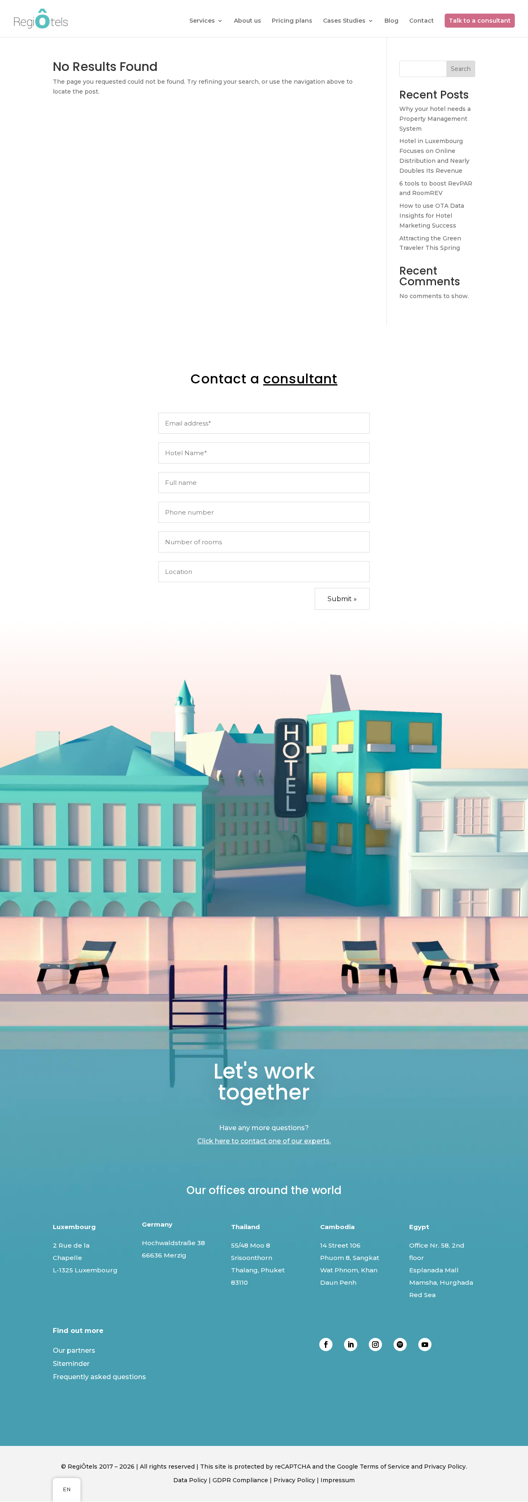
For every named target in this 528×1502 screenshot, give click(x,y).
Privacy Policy (294, 1480)
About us (247, 21)
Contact (421, 21)
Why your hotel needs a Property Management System (435, 118)
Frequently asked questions (99, 1377)
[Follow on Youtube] (424, 1344)
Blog (391, 21)
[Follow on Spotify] (400, 1344)
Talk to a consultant (480, 20)
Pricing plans (292, 21)
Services (202, 21)
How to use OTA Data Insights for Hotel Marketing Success (431, 215)
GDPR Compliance (240, 1480)
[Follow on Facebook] (325, 1344)
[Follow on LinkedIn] (350, 1344)
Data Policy (190, 1480)
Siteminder (71, 1364)
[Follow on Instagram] (375, 1344)
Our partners (74, 1350)
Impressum (338, 1480)
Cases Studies (344, 21)
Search (461, 69)
